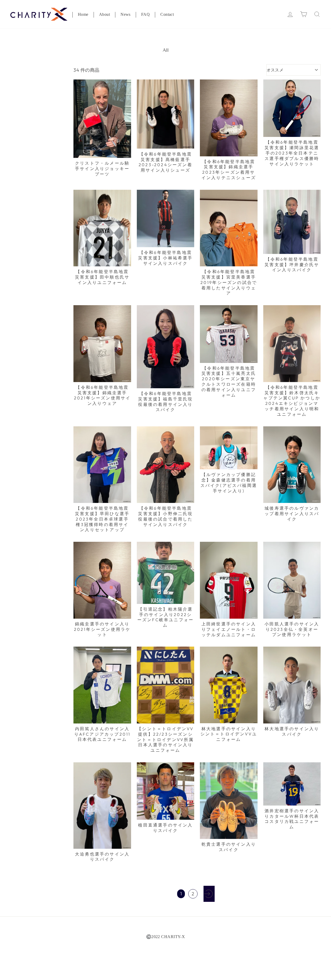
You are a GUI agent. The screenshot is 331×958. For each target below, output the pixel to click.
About (104, 15)
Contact (167, 15)
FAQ (145, 15)
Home (83, 15)
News (126, 15)
